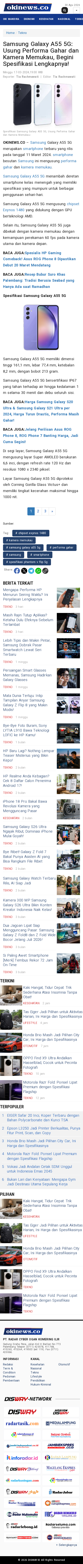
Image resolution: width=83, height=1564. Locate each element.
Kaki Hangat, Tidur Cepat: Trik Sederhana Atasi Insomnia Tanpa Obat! (50, 992)
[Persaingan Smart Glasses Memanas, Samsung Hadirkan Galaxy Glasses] (68, 678)
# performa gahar (61, 547)
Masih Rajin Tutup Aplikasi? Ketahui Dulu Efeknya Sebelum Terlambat (28, 620)
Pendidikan (38, 1380)
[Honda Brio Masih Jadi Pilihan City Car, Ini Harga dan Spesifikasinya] (11, 1043)
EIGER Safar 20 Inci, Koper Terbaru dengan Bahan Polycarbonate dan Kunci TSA (40, 1118)
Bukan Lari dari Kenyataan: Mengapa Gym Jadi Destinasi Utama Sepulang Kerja (39, 1182)
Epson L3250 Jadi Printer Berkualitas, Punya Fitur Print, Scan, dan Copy (41, 1131)
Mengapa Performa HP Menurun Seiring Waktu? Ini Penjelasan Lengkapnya (25, 594)
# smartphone (39, 555)
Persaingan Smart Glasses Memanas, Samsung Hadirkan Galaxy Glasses (27, 675)
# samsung (13, 555)
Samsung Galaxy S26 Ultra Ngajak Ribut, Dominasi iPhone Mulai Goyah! (28, 831)
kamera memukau (36, 167)
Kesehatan (46, 18)
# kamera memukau (19, 540)
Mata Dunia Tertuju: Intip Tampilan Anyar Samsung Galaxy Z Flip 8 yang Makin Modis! (25, 703)
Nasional (64, 18)
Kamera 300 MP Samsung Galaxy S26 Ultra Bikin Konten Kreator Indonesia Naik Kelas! (27, 905)
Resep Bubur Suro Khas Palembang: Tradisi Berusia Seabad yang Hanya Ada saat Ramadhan (38, 281)
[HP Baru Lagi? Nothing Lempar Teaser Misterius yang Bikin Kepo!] (68, 759)
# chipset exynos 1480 (31, 533)
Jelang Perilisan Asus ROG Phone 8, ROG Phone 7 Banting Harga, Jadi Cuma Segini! (40, 436)
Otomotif (64, 1364)
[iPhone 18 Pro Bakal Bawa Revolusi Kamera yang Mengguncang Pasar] (68, 809)
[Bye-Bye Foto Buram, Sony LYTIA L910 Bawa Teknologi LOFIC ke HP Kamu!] (68, 733)
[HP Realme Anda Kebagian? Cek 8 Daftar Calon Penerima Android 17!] (68, 784)
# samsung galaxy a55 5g (23, 547)
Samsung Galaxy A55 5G (24, 176)
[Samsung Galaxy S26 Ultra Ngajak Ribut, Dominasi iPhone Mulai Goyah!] (68, 835)
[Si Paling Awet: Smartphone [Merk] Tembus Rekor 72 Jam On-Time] (68, 963)
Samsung (38, 142)
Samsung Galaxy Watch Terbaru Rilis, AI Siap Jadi (29, 881)
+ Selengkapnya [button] (66, 1545)
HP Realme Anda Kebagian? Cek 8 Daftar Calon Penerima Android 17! (27, 781)
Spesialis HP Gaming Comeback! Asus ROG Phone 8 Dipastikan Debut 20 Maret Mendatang (39, 259)
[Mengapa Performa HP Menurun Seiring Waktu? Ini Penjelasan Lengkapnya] (68, 598)
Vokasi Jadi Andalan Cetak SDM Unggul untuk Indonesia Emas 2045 (37, 1169)
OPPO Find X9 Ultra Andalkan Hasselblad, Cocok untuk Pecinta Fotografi (50, 1062)
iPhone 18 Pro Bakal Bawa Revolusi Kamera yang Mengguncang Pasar (25, 806)
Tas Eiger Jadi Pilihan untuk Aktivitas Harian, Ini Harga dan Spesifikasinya (53, 1014)
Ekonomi (29, 18)
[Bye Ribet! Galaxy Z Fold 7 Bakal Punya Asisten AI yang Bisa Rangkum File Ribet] (68, 860)
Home (10, 33)
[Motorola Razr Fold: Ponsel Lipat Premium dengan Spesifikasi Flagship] (11, 1090)
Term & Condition (9, 1370)
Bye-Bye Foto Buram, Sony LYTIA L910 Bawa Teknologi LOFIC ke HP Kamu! (26, 730)
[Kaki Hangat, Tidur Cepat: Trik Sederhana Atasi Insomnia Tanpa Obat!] (11, 995)
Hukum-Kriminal (41, 1385)
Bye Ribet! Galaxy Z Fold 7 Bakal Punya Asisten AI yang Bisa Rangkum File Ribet (26, 856)
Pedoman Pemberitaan (11, 1378)
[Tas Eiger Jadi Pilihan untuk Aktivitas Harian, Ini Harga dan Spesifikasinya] (11, 1020)
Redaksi (8, 1364)
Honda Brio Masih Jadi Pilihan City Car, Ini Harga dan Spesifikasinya (51, 1037)
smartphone (33, 149)
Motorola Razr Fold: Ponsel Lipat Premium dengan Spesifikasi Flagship (50, 1087)
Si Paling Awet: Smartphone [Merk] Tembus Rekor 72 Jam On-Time (28, 960)
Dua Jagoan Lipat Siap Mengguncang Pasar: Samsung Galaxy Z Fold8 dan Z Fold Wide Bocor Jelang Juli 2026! (29, 932)
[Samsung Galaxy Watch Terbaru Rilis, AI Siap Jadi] (68, 885)
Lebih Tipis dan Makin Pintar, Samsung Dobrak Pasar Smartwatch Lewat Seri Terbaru (27, 647)
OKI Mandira (11, 18)
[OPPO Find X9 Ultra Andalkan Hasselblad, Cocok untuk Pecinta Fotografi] (11, 1066)
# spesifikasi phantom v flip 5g (27, 562)
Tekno (79, 18)
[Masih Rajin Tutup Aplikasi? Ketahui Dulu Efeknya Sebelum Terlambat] (68, 623)
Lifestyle (36, 1376)
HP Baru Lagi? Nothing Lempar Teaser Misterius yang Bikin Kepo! (28, 755)
